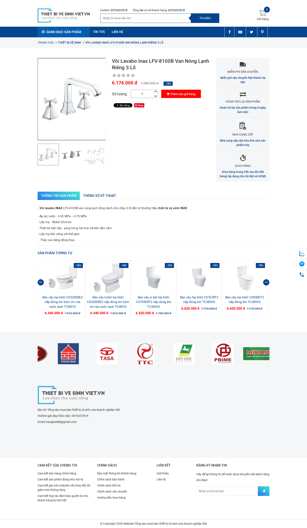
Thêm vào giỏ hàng (182, 94)
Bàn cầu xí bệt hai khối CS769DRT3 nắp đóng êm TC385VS (153, 302)
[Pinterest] (262, 32)
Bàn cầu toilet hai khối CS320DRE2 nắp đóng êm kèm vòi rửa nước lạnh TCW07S (108, 302)
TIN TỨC (99, 32)
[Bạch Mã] (173, 353)
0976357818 (119, 10)
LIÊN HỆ (117, 32)
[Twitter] (251, 32)
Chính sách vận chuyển (112, 491)
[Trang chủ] (71, 394)
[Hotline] (302, 274)
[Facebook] (229, 32)
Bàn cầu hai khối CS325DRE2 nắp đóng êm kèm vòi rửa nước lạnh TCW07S (62, 302)
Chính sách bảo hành (110, 479)
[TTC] (134, 353)
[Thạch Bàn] (57, 353)
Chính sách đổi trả (109, 485)
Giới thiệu (163, 473)
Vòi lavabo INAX (50, 208)
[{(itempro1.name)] (62, 277)
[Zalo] (302, 253)
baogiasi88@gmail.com (61, 422)
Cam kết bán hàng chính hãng (57, 473)
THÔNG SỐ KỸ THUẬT (99, 196)
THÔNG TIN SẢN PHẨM (58, 196)
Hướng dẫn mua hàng (111, 497)
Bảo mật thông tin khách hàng (116, 473)
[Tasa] (95, 353)
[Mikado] (250, 353)
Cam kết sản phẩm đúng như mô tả (60, 479)
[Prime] (211, 353)
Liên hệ (161, 479)
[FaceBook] (302, 264)
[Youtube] (240, 32)
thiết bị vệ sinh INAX (172, 208)
